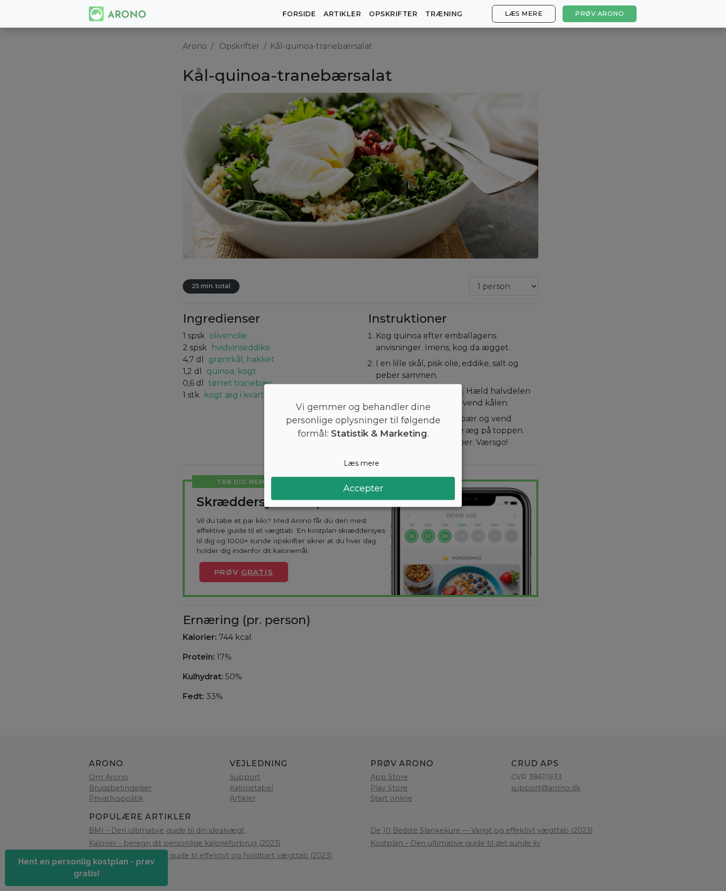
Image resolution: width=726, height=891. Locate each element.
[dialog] (363, 445)
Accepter (363, 488)
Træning (444, 14)
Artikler (342, 14)
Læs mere (523, 13)
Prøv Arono (599, 13)
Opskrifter (393, 14)
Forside (299, 14)
